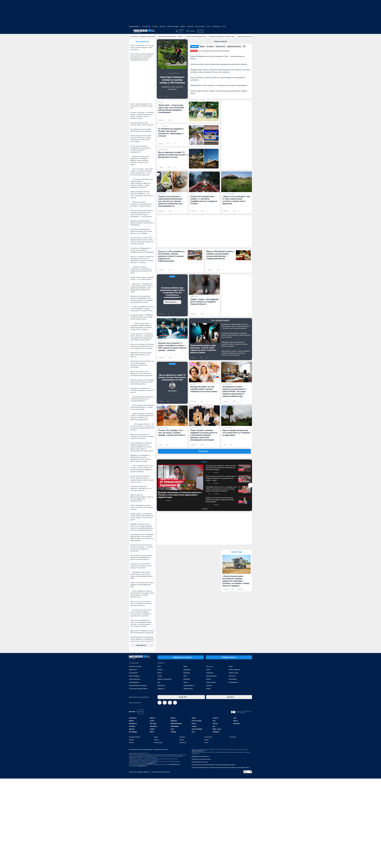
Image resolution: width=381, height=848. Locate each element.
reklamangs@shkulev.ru (198, 751)
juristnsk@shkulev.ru (174, 764)
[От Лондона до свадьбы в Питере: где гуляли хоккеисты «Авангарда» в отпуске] (204, 135)
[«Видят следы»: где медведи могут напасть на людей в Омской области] (204, 284)
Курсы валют (200, 26)
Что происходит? (220, 320)
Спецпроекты (233, 682)
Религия (209, 685)
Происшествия (211, 676)
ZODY (208, 26)
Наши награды (134, 676)
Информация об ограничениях (200, 756)
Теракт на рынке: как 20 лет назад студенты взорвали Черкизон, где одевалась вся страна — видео (221, 478)
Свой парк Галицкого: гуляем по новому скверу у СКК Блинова (172, 80)
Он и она (209, 666)
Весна (160, 673)
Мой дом (186, 679)
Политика (209, 673)
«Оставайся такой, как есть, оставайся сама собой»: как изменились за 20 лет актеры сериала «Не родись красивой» (221, 489)
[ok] (175, 703)
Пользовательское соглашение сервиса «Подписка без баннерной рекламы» (213, 764)
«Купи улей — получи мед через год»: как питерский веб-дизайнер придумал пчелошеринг (171, 108)
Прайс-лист (133, 670)
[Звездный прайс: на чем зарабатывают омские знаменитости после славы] (204, 372)
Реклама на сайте (135, 666)
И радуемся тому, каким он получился (172, 88)
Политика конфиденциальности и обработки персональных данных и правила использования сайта (220, 767)
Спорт (231, 666)
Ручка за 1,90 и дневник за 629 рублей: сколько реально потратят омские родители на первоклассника (171, 256)
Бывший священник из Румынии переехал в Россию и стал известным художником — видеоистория (180, 494)
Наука (185, 682)
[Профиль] (250, 31)
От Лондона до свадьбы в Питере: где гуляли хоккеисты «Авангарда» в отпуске (171, 132)
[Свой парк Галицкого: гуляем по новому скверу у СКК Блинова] (172, 54)
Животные (161, 685)
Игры (224, 26)
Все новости (142, 42)
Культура (186, 673)
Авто (159, 666)
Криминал (187, 670)
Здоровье (161, 689)
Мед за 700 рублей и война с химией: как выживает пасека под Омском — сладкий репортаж (220, 255)
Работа (208, 679)
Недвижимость (134, 26)
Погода (155, 26)
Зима (185, 666)
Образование (188, 689)
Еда (159, 682)
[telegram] (160, 703)
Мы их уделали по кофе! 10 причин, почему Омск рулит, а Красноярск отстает (173, 154)
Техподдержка (134, 682)
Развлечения (210, 682)
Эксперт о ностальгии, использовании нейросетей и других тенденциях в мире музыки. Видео (220, 500)
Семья (208, 689)
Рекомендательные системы (200, 762)
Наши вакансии (134, 679)
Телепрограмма (172, 26)
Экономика (233, 679)
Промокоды (216, 26)
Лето (185, 676)
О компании (133, 673)
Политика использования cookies (201, 759)
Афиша (182, 26)
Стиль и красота (234, 670)
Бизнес (160, 670)
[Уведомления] (246, 31)
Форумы (162, 26)
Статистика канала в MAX (138, 689)
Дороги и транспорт (165, 679)
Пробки (191, 31)
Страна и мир (233, 673)
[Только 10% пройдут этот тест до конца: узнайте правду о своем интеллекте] (172, 415)
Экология (232, 676)
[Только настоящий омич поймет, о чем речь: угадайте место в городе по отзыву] (204, 182)
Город (160, 676)
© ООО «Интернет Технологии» (161, 772)
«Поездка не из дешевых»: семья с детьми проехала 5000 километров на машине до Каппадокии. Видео (221, 467)
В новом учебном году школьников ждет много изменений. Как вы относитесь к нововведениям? (172, 292)
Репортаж (236, 552)
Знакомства (146, 26)
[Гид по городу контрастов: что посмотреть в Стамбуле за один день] (236, 415)
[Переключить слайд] (250, 485)
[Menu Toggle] (130, 31)
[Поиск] (241, 31)
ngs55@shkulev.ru (151, 763)
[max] (170, 703)
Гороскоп (190, 26)
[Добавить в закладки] (185, 96)
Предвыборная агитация (137, 685)
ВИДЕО (204, 462)
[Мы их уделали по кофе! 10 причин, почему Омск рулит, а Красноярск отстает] (204, 158)
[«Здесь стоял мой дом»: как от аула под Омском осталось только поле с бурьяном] (236, 182)
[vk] (165, 703)
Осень (208, 670)
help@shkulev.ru (142, 766)
